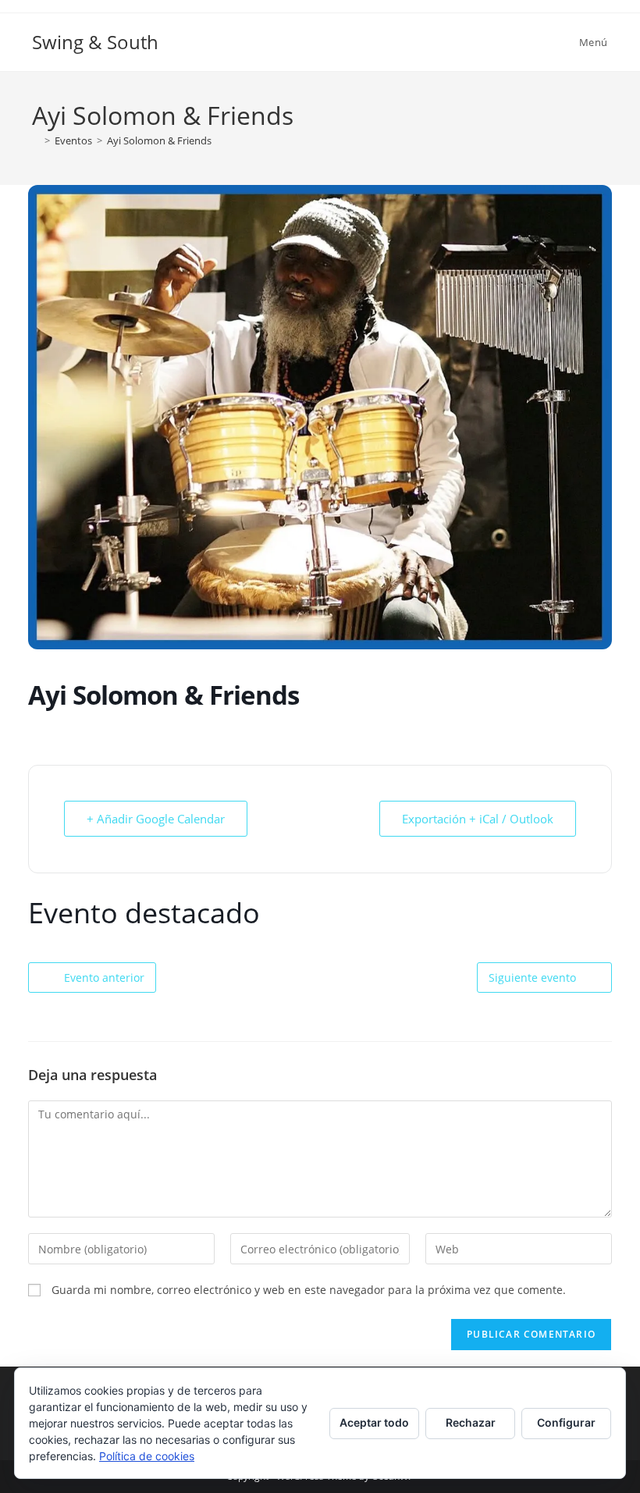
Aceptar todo (374, 1422)
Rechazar (471, 1422)
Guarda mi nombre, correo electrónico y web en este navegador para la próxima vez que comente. (309, 1289)
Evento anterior (104, 977)
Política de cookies (146, 1456)
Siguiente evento (532, 977)
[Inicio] (36, 140)
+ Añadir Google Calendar (156, 818)
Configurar (566, 1422)
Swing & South (95, 42)
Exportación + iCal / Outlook (477, 818)
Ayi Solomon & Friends (159, 140)
